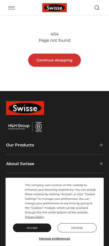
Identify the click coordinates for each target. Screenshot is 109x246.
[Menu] (11, 7)
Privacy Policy (34, 217)
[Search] (97, 8)
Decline (77, 228)
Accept (32, 228)
